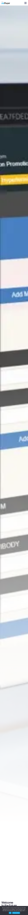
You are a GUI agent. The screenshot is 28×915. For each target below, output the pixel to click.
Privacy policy (16, 912)
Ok (10, 912)
